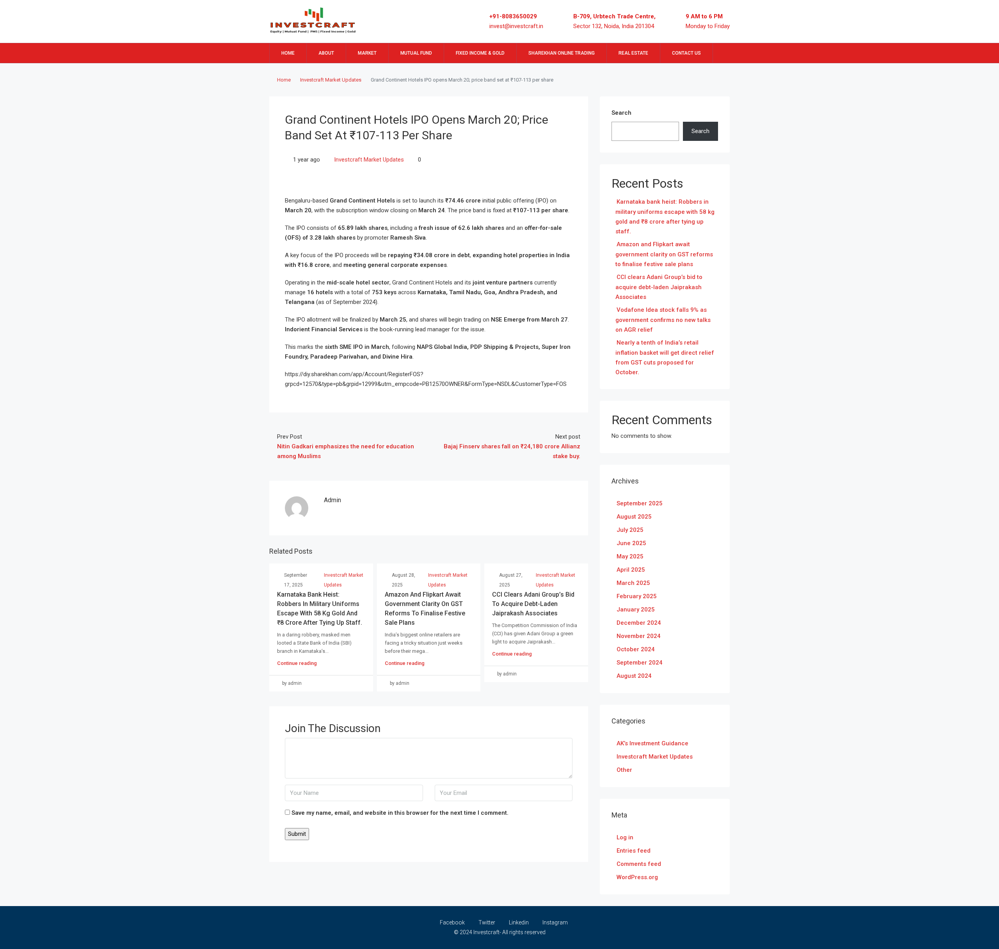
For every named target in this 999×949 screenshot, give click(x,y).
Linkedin (519, 922)
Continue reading (297, 663)
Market (367, 53)
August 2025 (634, 516)
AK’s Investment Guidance (652, 743)
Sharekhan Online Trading (561, 53)
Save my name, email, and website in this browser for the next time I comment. (400, 812)
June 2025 (631, 543)
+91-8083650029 (513, 16)
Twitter (486, 922)
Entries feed (634, 850)
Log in (625, 837)
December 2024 (639, 622)
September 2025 (640, 503)
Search (621, 112)
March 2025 (633, 582)
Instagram (554, 922)
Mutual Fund (416, 53)
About (326, 53)
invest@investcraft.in (516, 26)
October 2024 (636, 649)
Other (624, 769)
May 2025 (630, 556)
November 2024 (639, 636)
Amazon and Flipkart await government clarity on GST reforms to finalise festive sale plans (664, 254)
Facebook (452, 922)
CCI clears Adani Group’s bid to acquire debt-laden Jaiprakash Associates (533, 604)
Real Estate (633, 53)
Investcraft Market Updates (330, 80)
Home (288, 53)
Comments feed (639, 863)
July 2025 (630, 529)
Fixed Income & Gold (480, 53)
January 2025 (636, 609)
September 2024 (640, 662)
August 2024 (634, 675)
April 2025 (631, 569)
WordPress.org (637, 877)
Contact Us (686, 53)
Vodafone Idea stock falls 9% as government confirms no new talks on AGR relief (663, 319)
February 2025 (637, 596)
